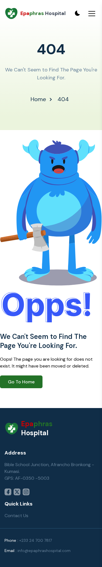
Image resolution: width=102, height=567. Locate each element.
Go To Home (21, 382)
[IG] (26, 492)
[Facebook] (8, 492)
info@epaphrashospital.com (44, 550)
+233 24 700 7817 (35, 540)
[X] (17, 492)
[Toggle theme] (77, 13)
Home (38, 99)
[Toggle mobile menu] (91, 13)
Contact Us (16, 516)
